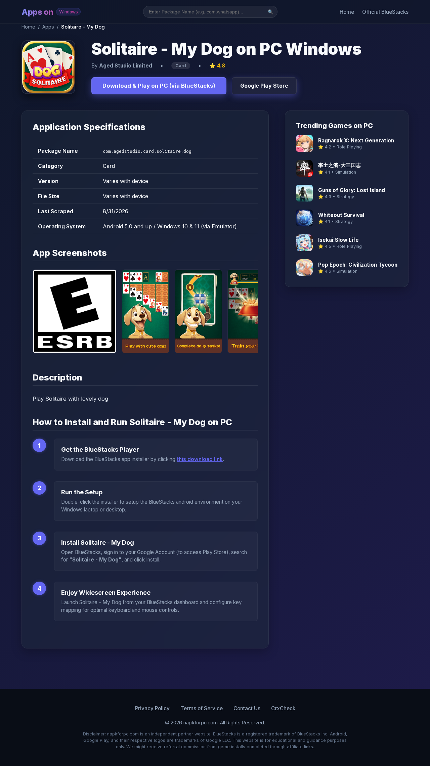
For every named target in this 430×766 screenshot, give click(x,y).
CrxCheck (283, 708)
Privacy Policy (152, 708)
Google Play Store (264, 85)
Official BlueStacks (385, 12)
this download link (200, 459)
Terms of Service (201, 708)
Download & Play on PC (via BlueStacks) (158, 85)
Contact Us (246, 708)
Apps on (50, 12)
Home (347, 12)
